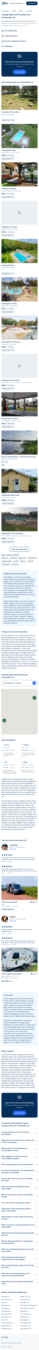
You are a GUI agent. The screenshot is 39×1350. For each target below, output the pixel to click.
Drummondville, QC (7, 1323)
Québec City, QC (25, 1296)
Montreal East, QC (6, 1328)
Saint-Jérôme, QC (6, 1299)
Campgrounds (5, 11)
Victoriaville (29, 11)
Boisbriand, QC (24, 1317)
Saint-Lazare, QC (25, 1325)
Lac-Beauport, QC (25, 1323)
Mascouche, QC (6, 1325)
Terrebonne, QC (6, 1311)
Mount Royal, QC (6, 1314)
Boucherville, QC (6, 1317)
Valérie (12, 917)
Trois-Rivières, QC (25, 1314)
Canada (14, 11)
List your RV (32, 3)
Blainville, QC (24, 1311)
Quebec (21, 11)
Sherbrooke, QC (25, 1299)
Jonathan (13, 845)
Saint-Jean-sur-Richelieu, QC (29, 1305)
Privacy (9, 1346)
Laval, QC (4, 1320)
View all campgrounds (19, 549)
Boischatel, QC (5, 1305)
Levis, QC (4, 1302)
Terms (3, 1346)
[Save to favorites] (35, 878)
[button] (4, 720)
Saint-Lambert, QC (25, 1328)
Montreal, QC (5, 1296)
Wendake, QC (24, 1302)
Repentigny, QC (25, 1320)
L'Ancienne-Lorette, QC (27, 1308)
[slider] (6, 855)
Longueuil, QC (5, 1308)
